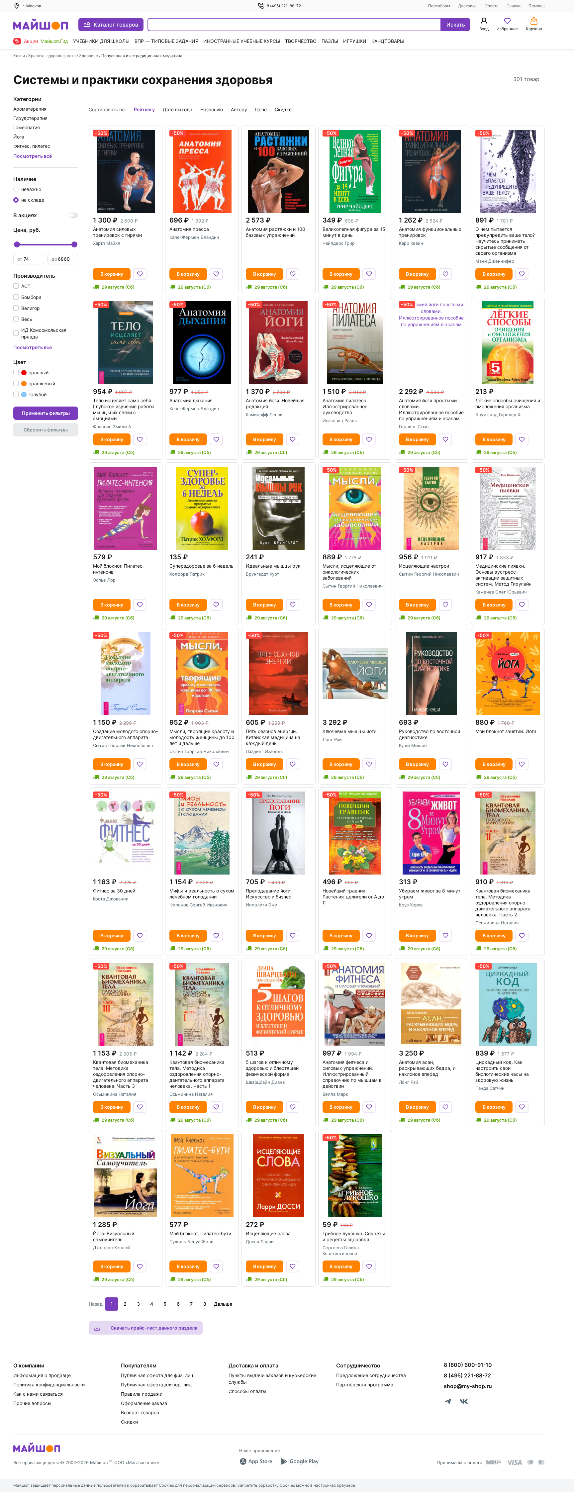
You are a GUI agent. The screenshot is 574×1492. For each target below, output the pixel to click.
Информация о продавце (42, 1375)
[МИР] (494, 1462)
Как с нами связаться (38, 1394)
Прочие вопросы (32, 1403)
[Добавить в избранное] (139, 274)
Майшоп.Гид (54, 41)
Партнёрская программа (364, 1384)
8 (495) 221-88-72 (284, 5)
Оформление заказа (144, 1403)
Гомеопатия (26, 127)
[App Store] (255, 1461)
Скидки (514, 5)
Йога (18, 137)
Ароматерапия (30, 109)
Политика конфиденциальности (49, 1384)
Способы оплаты (247, 1391)
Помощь (536, 5)
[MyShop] (36, 1451)
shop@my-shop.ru (468, 1386)
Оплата (492, 5)
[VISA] (514, 1462)
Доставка (467, 5)
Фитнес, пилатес (31, 146)
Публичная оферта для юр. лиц (156, 1384)
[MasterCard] (530, 1462)
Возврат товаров (140, 1412)
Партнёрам (439, 5)
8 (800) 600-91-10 (468, 1364)
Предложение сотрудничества (371, 1375)
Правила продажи (141, 1394)
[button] (22, 286)
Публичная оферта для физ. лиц (157, 1375)
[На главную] (40, 25)
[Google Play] (299, 1461)
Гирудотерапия (30, 118)
